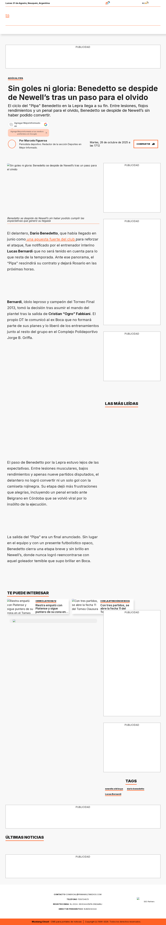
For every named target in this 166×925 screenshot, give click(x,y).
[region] (66, 284)
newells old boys (114, 789)
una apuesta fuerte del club (51, 239)
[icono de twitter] (143, 16)
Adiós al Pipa (15, 78)
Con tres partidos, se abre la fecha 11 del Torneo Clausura (114, 609)
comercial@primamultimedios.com (77, 894)
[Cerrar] (46, 133)
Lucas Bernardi (113, 794)
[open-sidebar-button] (7, 16)
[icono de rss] (157, 16)
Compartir (143, 144)
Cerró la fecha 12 (46, 601)
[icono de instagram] (150, 16)
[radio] (97, 3)
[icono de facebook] (136, 16)
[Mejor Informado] (83, 16)
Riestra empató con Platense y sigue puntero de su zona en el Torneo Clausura (52, 610)
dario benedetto (135, 789)
